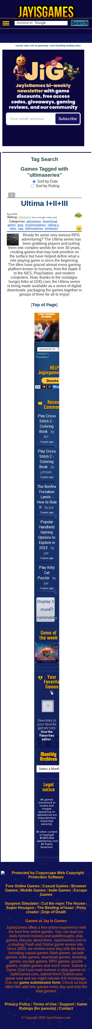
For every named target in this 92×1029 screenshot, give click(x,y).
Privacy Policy (17, 1004)
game (12, 225)
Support (66, 1004)
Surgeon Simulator (22, 903)
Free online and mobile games (48, 13)
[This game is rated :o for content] (79, 229)
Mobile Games (33, 890)
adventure (33, 221)
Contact (66, 1008)
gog (20, 225)
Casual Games (55, 886)
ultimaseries (34, 228)
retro (12, 228)
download (50, 221)
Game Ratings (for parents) (53, 1006)
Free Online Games (23, 886)
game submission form (39, 983)
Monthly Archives (48, 756)
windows (51, 228)
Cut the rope (53, 903)
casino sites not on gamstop (32, 45)
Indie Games (60, 890)
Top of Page (44, 304)
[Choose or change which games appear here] (51, 692)
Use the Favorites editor (46, 735)
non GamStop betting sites (65, 45)
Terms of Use (45, 1004)
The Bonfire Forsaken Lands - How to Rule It (47, 497)
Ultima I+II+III (44, 203)
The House (75, 903)
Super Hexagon (20, 908)
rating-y (53, 225)
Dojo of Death (54, 912)
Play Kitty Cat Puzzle (46, 572)
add (48, 706)
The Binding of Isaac (55, 908)
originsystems (35, 225)
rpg (20, 228)
